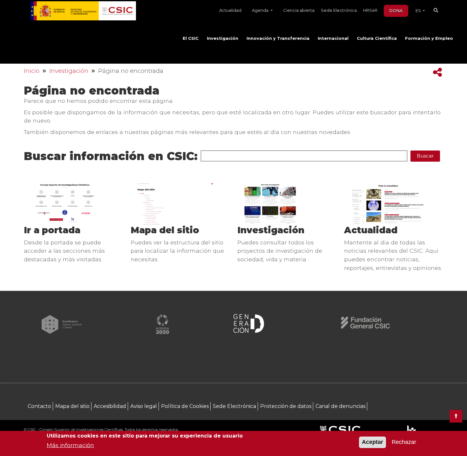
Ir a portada (52, 230)
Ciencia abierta (299, 10)
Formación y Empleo (429, 38)
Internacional (333, 38)
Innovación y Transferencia (278, 38)
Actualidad (230, 10)
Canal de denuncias (340, 406)
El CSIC (191, 38)
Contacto (39, 406)
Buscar (425, 156)
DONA (396, 10)
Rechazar (404, 442)
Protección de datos (285, 406)
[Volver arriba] (456, 416)
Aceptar (372, 442)
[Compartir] (437, 72)
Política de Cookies (185, 406)
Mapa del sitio (165, 230)
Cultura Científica (377, 38)
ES (419, 10)
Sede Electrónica (339, 10)
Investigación (222, 38)
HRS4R (370, 10)
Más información (70, 445)
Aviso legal (143, 406)
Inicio (31, 70)
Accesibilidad (110, 406)
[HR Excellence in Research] (411, 430)
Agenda (260, 10)
